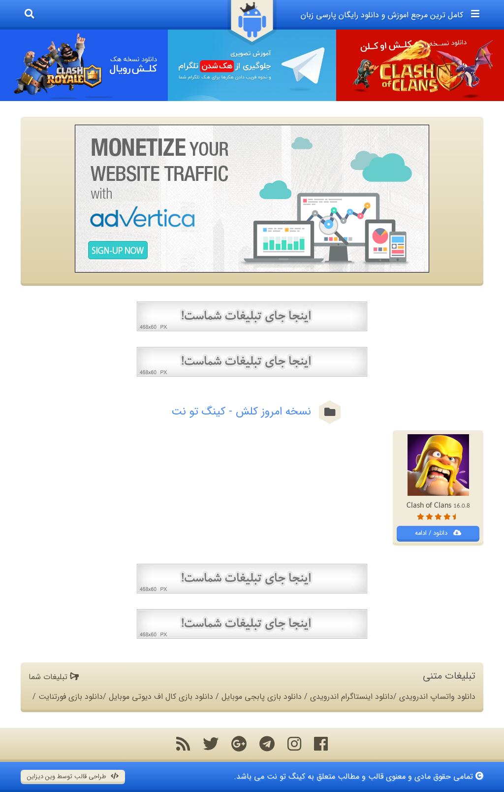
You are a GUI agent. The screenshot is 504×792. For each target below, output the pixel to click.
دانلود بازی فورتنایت (70, 696)
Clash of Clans (438, 506)
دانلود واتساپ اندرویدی (437, 696)
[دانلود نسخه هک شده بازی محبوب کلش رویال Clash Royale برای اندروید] (84, 65)
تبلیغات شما (49, 677)
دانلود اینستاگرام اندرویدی (351, 696)
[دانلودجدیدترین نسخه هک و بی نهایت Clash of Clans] (420, 65)
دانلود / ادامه (432, 533)
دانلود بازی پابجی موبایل (261, 696)
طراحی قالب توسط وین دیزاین (67, 777)
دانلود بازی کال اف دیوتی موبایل (161, 696)
